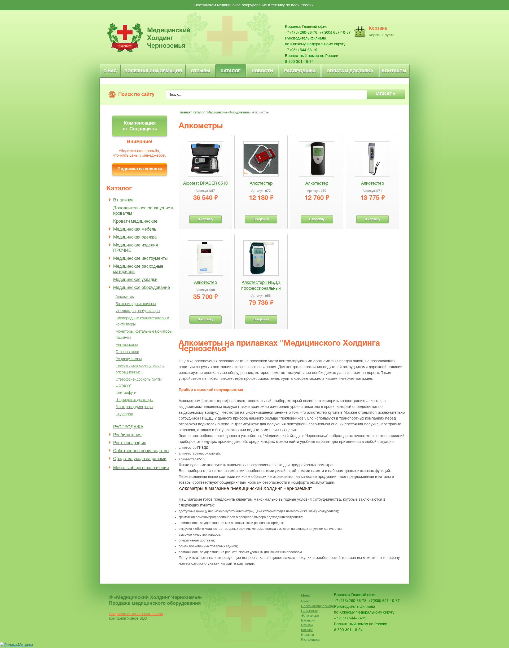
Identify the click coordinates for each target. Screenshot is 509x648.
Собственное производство (141, 451)
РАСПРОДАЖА (128, 427)
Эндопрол (124, 414)
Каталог (230, 71)
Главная (184, 112)
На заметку (309, 611)
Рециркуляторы (129, 359)
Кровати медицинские (135, 221)
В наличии (123, 200)
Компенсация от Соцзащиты (140, 126)
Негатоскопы (127, 345)
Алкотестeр (261, 184)
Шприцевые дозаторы (134, 400)
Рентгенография (129, 443)
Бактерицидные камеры (136, 304)
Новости (262, 71)
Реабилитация (127, 435)
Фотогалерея (310, 615)
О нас (110, 71)
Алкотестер (316, 184)
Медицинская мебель (134, 229)
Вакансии (308, 620)
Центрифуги (126, 393)
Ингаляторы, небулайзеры (138, 311)
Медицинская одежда (135, 237)
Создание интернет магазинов (136, 614)
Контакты (394, 71)
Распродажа (300, 71)
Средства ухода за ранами (139, 459)
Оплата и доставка (350, 71)
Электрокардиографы (134, 407)
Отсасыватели (127, 352)
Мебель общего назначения (141, 468)
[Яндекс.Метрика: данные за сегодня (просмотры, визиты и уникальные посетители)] (16, 645)
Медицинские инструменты (140, 259)
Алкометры (125, 297)
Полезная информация (153, 71)
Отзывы (200, 71)
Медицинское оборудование (141, 288)
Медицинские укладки (135, 280)
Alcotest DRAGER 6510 (205, 184)
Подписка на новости (139, 169)
